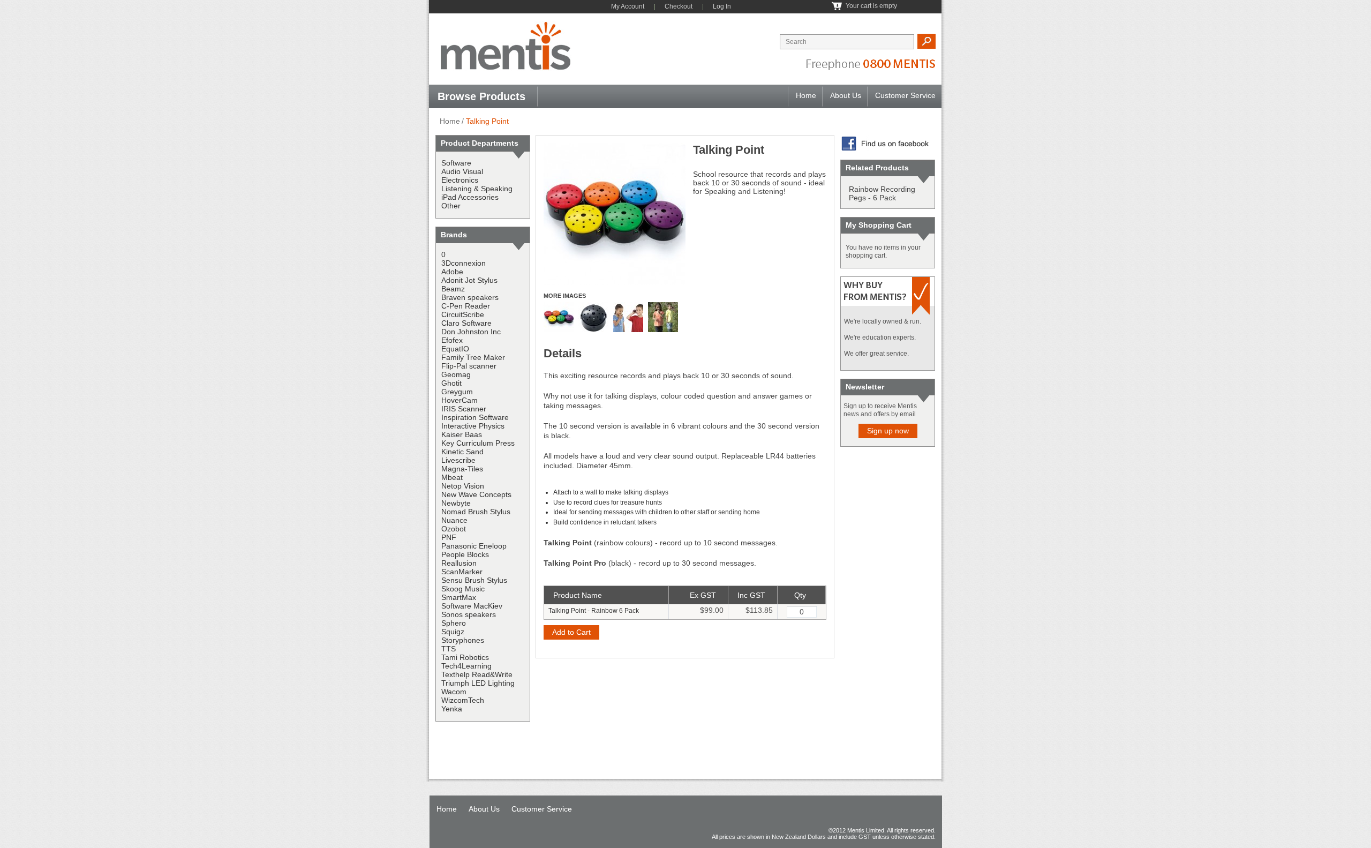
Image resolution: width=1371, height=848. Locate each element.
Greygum (457, 391)
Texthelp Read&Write (477, 674)
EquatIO (455, 348)
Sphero (453, 623)
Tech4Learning (466, 666)
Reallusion (459, 563)
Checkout (678, 6)
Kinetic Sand (462, 451)
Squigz (452, 631)
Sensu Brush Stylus (474, 580)
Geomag (456, 374)
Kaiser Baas (461, 434)
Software (456, 163)
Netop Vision (462, 486)
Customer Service (905, 95)
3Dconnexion (463, 263)
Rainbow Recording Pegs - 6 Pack (882, 193)
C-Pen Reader (465, 306)
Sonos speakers (468, 614)
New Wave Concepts (476, 494)
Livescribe (458, 460)
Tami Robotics (465, 657)
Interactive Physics (472, 426)
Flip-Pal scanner (468, 366)
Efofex (452, 340)
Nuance (454, 520)
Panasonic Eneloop (474, 546)
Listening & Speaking (477, 188)
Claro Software (466, 323)
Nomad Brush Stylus (475, 511)
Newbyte (456, 503)
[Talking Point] (615, 147)
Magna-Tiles (462, 468)
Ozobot (453, 528)
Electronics (459, 180)
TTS (448, 648)
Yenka (451, 708)
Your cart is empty (871, 6)
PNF (448, 537)
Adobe (452, 271)
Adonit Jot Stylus (469, 280)
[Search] (926, 41)
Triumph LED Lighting (478, 683)
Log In (722, 6)
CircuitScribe (462, 314)
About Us (845, 95)
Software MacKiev (471, 606)
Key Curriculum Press (478, 443)
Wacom (453, 691)
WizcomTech (462, 700)
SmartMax (458, 597)
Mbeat (452, 477)
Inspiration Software (475, 417)
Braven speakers (470, 297)
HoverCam (459, 400)
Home (806, 95)
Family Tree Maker (473, 357)
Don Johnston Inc (471, 331)
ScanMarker (462, 571)
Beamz (453, 288)
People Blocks (465, 554)
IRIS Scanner (463, 408)
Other (451, 205)
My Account (627, 6)
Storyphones (462, 640)
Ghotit (451, 383)
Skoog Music (463, 588)
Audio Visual (462, 171)
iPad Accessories (470, 197)
